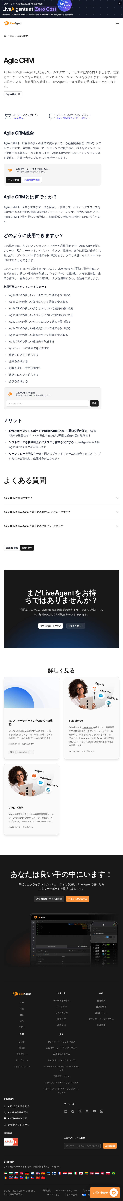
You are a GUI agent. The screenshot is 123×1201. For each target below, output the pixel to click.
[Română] (5, 1177)
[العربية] (5, 1173)
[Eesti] (48, 1173)
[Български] (11, 1173)
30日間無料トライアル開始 (49, 898)
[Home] (5, 36)
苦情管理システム (61, 1076)
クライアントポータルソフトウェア (61, 1082)
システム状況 (61, 1013)
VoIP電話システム (61, 1054)
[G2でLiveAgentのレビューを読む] (11, 1142)
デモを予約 (13, 179)
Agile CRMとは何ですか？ (18, 497)
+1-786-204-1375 (17, 1118)
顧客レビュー (101, 1013)
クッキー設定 (70, 1194)
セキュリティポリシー (66, 1190)
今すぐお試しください (50, 626)
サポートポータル (61, 1000)
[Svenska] (27, 1177)
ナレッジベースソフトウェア (61, 1041)
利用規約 (47, 1190)
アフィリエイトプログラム (101, 1019)
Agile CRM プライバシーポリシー (73, 118)
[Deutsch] (27, 1173)
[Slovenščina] (21, 1177)
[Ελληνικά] (32, 1173)
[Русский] (11, 1177)
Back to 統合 (12, 547)
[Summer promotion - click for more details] (61, 9)
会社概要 (101, 1000)
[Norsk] (102, 1173)
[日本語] (81, 1173)
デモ (22, 1002)
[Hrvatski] (65, 1173)
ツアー (22, 1027)
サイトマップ (53, 1194)
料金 (22, 1008)
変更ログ (61, 1019)
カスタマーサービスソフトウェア (61, 1048)
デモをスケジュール (77, 898)
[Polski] (108, 1173)
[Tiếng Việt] (38, 1177)
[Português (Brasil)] (113, 1173)
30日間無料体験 (32, 179)
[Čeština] (16, 1173)
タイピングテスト (21, 1066)
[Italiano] (75, 1173)
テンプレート (21, 1060)
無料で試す (27, 547)
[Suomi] (54, 1173)
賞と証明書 (101, 1006)
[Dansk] (21, 1173)
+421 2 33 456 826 (18, 1106)
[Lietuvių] (86, 1173)
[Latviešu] (92, 1173)
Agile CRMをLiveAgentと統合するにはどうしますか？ (33, 525)
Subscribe (110, 1145)
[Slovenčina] (16, 1177)
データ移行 (61, 1006)
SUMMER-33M (18, 15)
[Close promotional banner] (120, 3)
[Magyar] (70, 1173)
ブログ (22, 1041)
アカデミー (21, 1054)
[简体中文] (43, 1177)
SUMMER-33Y (46, 15)
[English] (38, 1173)
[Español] (43, 1173)
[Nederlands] (97, 1173)
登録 (94, 403)
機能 (22, 1014)
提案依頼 (61, 1025)
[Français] (59, 1173)
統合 (12, 36)
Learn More (18, 118)
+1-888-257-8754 (18, 1112)
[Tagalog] (32, 1177)
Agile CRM (22, 36)
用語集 (22, 1048)
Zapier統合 (11, 94)
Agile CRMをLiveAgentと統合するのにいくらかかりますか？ (37, 511)
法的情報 (101, 1025)
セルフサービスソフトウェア (61, 1060)
